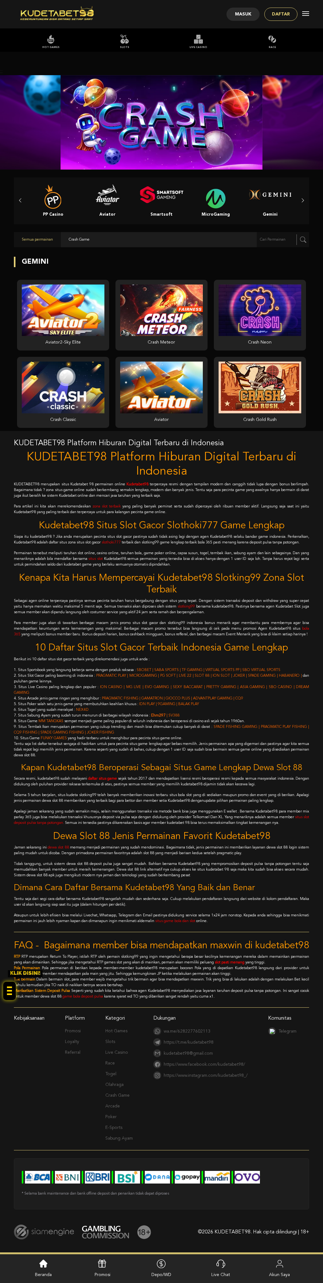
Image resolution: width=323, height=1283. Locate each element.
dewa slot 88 (58, 847)
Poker (111, 1117)
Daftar (281, 14)
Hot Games (51, 47)
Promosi (73, 1031)
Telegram (288, 1031)
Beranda (43, 1275)
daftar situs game (102, 779)
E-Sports (113, 1127)
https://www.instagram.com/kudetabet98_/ (206, 1075)
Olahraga (114, 1084)
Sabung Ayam (119, 1138)
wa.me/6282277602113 (187, 1031)
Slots (124, 47)
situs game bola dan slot (175, 921)
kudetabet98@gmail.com (188, 1053)
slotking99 (186, 607)
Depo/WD (161, 1275)
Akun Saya (279, 1275)
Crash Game (117, 1095)
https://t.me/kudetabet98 (189, 1042)
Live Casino (198, 47)
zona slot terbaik (106, 506)
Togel (110, 1074)
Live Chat (220, 1275)
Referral (72, 1052)
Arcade (112, 1106)
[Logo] (57, 14)
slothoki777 (111, 542)
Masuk (243, 14)
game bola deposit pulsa (82, 996)
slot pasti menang (229, 962)
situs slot (95, 559)
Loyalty (72, 1042)
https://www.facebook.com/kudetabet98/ (204, 1064)
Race (272, 47)
